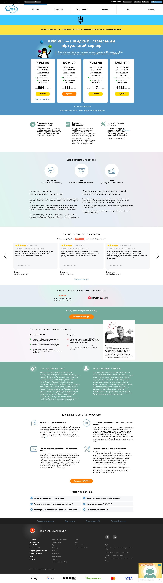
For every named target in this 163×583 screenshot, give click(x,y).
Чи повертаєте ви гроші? (97, 509)
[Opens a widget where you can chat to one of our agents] (150, 572)
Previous (5, 255)
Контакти (55, 553)
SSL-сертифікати (36, 553)
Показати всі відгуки (81, 279)
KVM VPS (35, 9)
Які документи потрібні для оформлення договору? (55, 509)
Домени (105, 9)
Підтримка (158, 2)
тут (46, 438)
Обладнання (56, 556)
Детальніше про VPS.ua (32, 2)
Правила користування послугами (117, 552)
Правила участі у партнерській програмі (119, 558)
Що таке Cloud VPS (81, 548)
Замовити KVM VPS (81, 481)
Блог (76, 542)
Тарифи (55, 559)
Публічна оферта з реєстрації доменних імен (118, 548)
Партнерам (56, 548)
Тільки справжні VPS (93, 521)
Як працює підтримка (59, 539)
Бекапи (151, 9)
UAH (146, 2)
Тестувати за (42, 99)
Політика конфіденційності (114, 555)
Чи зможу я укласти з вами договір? (49, 498)
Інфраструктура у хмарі (38, 551)
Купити (43, 94)
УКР (138, 2)
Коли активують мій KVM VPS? (99, 504)
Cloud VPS (59, 9)
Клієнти (55, 551)
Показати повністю (23, 265)
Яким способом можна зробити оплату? (104, 498)
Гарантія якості (70, 521)
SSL (128, 9)
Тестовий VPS (35, 548)
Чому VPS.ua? (56, 542)
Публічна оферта (111, 545)
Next (157, 255)
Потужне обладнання (118, 521)
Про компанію (57, 545)
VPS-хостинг (126, 130)
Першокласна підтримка (45, 521)
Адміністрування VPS (59, 562)
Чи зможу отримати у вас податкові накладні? (53, 504)
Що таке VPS (79, 545)
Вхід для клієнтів (116, 1)
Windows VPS (82, 9)
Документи (109, 561)
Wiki (76, 539)
